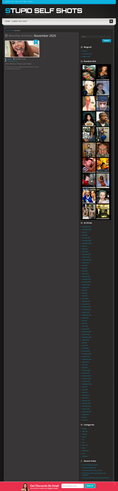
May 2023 (84, 268)
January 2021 (85, 329)
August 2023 (85, 262)
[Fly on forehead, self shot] (102, 88)
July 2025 (84, 232)
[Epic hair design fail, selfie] (102, 119)
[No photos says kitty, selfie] (89, 180)
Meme (24, 1)
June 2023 (84, 265)
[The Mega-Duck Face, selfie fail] (89, 88)
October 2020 (86, 334)
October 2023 (86, 257)
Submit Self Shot (19, 21)
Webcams (85, 456)
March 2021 (85, 326)
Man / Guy (85, 445)
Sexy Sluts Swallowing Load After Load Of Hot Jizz (96, 478)
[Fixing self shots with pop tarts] (89, 211)
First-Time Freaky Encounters (90, 465)
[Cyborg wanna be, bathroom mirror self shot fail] (89, 149)
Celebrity (7, 1)
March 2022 (85, 298)
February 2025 (86, 238)
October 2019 (86, 356)
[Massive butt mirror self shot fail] (102, 134)
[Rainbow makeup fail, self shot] (102, 196)
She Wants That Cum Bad (18, 63)
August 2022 (85, 287)
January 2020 (85, 351)
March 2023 (85, 273)
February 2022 (86, 301)
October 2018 (86, 381)
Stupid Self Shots (43, 10)
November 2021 (86, 309)
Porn (16, 61)
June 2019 (84, 365)
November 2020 (86, 331)
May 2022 (84, 293)
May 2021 (84, 323)
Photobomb (85, 451)
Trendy (9, 59)
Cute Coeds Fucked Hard (89, 467)
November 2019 (86, 354)
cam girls (84, 51)
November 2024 (86, 240)
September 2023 (86, 260)
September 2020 (86, 337)
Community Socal (87, 54)
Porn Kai (30, 1)
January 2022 (85, 304)
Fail (13, 1)
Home (7, 21)
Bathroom (85, 431)
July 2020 (84, 342)
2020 (12, 30)
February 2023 (86, 276)
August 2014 (85, 395)
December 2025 (86, 227)
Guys (20, 1)
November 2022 (86, 282)
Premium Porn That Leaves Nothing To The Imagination (94, 474)
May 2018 (84, 392)
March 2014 (85, 398)
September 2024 (86, 243)
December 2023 (86, 254)
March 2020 (85, 348)
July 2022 (84, 290)
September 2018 (86, 384)
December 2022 (86, 279)
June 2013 (84, 420)
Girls (16, 1)
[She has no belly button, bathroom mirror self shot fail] (102, 180)
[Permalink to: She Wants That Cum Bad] (22, 49)
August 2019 (85, 362)
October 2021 (86, 312)
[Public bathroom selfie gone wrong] (102, 211)
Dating (9, 61)
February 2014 (86, 400)
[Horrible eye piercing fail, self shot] (102, 103)
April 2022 (84, 296)
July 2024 (84, 246)
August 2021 (85, 318)
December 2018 (86, 376)
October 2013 (86, 409)
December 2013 (86, 403)
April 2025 (84, 235)
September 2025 (86, 229)
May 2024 (84, 249)
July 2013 (84, 417)
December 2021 (86, 307)
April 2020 (84, 345)
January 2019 (85, 373)
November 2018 (86, 378)
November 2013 (86, 406)
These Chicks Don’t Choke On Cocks (92, 470)
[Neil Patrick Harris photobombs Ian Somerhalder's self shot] (89, 196)
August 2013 (85, 414)
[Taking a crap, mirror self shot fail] (89, 165)
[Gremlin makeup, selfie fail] (89, 72)
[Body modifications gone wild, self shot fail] (102, 149)
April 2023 (84, 271)
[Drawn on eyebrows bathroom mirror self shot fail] (89, 103)
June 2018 (84, 389)
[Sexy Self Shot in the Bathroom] (102, 72)
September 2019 (86, 359)
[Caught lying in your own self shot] (102, 165)
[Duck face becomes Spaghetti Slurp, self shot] (89, 119)
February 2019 (86, 370)
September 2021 (86, 315)
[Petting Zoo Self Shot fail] (89, 134)
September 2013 (86, 412)
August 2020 (85, 340)
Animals (84, 428)
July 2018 (84, 387)
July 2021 (84, 320)
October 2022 (86, 285)
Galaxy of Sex (86, 56)
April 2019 (84, 367)
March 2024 (85, 251)
